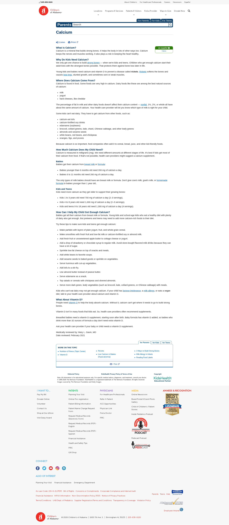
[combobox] (120, 24)
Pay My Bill (41, 394)
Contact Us (42, 408)
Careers (167, 2)
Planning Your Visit (76, 394)
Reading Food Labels (144, 357)
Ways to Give (165, 11)
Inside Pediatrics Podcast (142, 414)
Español (187, 2)
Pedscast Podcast (138, 438)
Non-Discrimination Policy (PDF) (86, 496)
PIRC (70, 448)
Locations (98, 11)
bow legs (67, 75)
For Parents (143, 20)
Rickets (142, 71)
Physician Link (106, 408)
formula (101, 164)
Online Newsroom (139, 394)
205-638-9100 (46, 2)
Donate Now (179, 11)
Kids (168, 494)
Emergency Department (84, 482)
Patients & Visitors (133, 11)
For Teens (167, 20)
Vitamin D (63, 355)
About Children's (130, 2)
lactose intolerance (132, 291)
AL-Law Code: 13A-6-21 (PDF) (49, 491)
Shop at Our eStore (45, 413)
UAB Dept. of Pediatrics (63, 500)
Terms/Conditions (43, 500)
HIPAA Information (62, 496)
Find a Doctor (106, 413)
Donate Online (43, 399)
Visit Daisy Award (44, 418)
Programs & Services (114, 11)
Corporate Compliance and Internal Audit (118, 491)
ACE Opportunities (108, 404)
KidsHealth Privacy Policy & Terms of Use (116, 374)
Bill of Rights (68, 491)
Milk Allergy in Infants (144, 354)
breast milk (89, 164)
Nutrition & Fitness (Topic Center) (73, 351)
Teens (162, 494)
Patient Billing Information (79, 404)
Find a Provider (150, 11)
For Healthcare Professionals (150, 2)
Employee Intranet (172, 510)
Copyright (157, 374)
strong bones (93, 63)
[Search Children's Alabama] (189, 11)
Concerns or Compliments (87, 491)
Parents (155, 494)
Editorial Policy (73, 374)
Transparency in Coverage (124, 500)
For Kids (156, 20)
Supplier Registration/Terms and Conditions (93, 500)
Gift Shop (72, 452)
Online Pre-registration (78, 399)
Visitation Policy (144, 500)
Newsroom (177, 2)
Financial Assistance (76, 438)
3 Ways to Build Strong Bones (147, 351)
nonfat (144, 104)
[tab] (166, 342)
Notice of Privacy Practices (113, 496)
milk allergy (149, 291)
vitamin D (73, 302)
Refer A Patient (106, 399)
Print (73, 42)
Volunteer (41, 404)
